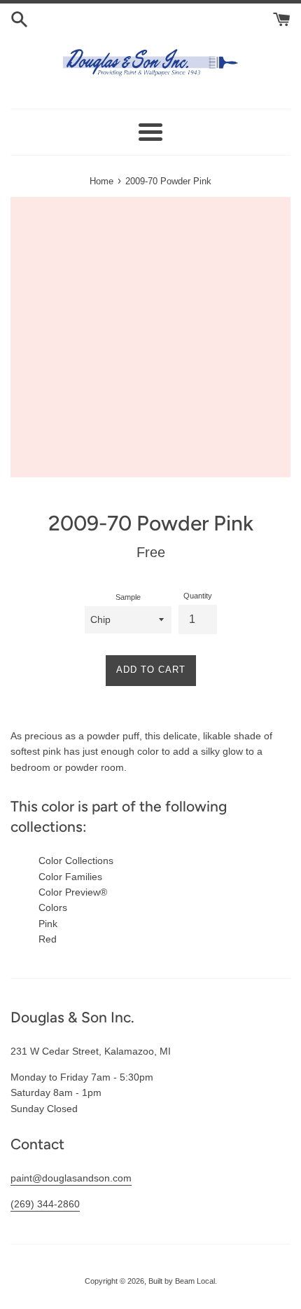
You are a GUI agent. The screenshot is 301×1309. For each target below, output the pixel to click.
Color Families (70, 876)
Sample (128, 597)
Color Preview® (72, 892)
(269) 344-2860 (45, 1203)
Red (47, 939)
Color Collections (75, 860)
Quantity (197, 595)
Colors (52, 907)
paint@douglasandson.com (71, 1178)
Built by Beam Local (181, 1281)
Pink (47, 923)
